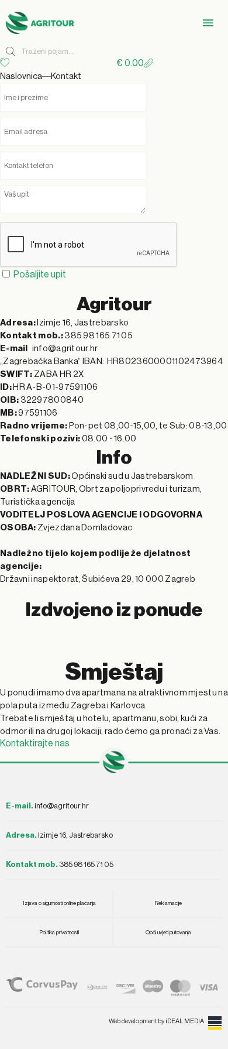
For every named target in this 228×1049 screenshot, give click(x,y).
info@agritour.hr (61, 806)
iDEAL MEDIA (184, 1021)
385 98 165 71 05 (59, 864)
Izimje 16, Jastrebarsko (59, 835)
